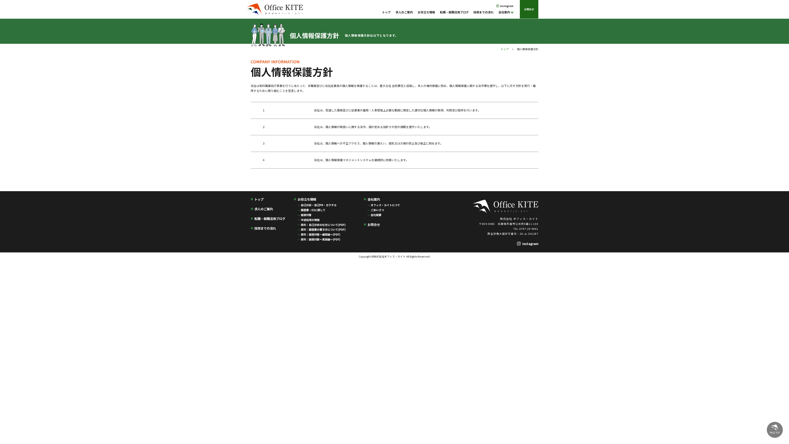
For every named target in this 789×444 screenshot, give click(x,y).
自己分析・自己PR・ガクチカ (319, 205)
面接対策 (306, 215)
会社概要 (376, 215)
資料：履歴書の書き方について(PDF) (323, 229)
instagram (506, 6)
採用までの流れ (483, 12)
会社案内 (504, 12)
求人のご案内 (404, 12)
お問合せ (529, 9)
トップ (386, 12)
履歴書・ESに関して (313, 210)
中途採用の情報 (310, 220)
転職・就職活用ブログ (454, 12)
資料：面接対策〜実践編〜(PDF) (320, 239)
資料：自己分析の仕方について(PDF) (323, 225)
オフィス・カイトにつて (385, 205)
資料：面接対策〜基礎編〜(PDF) (320, 234)
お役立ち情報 (426, 12)
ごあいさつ (377, 210)
